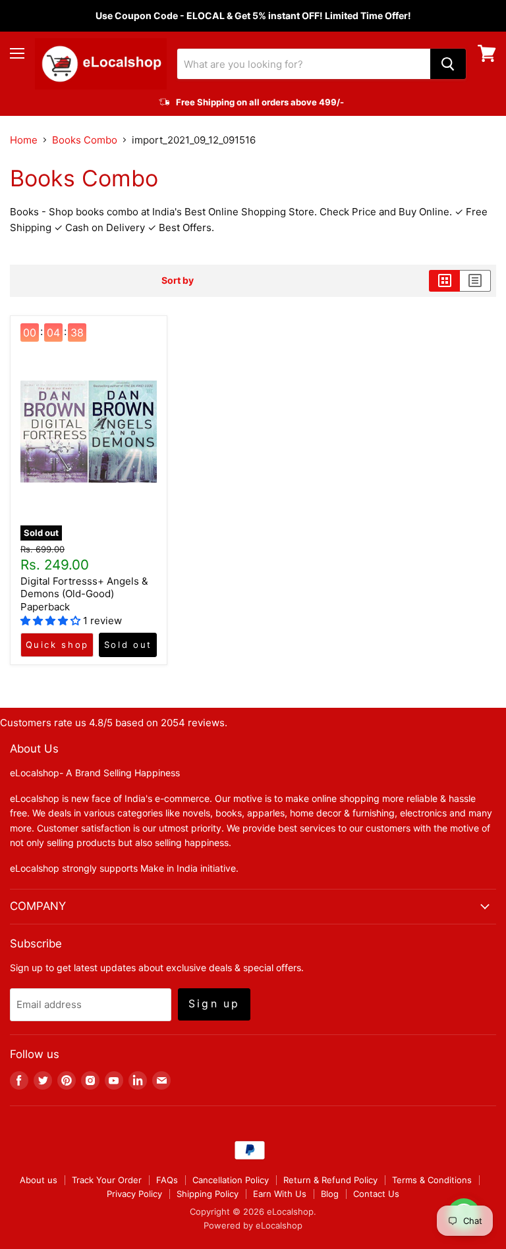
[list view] (475, 280)
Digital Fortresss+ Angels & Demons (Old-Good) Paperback (84, 594)
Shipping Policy (208, 1193)
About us (38, 1180)
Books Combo (84, 140)
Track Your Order (107, 1180)
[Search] (448, 64)
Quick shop (57, 644)
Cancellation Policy (230, 1180)
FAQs (167, 1180)
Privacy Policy (134, 1193)
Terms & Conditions (432, 1180)
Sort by (177, 280)
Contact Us (376, 1193)
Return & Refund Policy (330, 1180)
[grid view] (444, 280)
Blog (330, 1193)
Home (24, 140)
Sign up (214, 1003)
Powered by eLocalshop (253, 1225)
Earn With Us (279, 1193)
